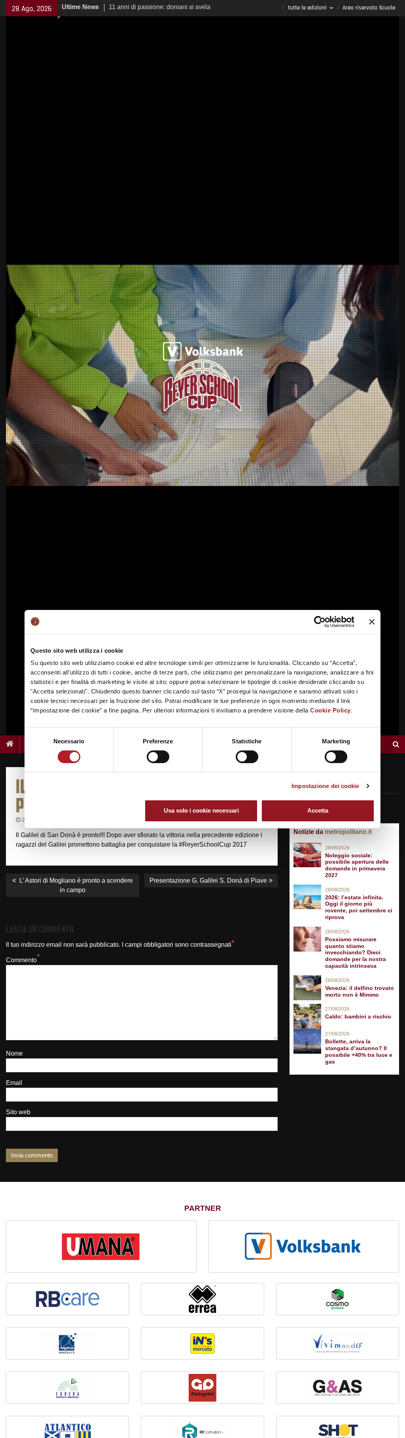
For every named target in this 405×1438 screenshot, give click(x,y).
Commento (21, 960)
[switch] (158, 756)
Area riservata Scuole (369, 7)
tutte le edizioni (307, 7)
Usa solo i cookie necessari (201, 810)
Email (14, 1082)
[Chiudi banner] (372, 621)
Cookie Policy (330, 710)
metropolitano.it (348, 831)
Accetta (317, 810)
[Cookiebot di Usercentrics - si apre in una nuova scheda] (319, 621)
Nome (14, 1053)
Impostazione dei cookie (325, 786)
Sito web (18, 1112)
